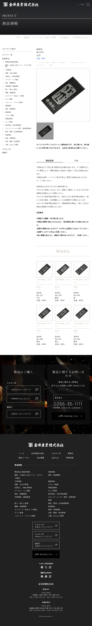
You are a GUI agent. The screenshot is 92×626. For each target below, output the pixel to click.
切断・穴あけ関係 (9, 73)
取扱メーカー (24, 458)
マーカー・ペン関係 (10, 79)
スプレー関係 (8, 115)
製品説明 (50, 161)
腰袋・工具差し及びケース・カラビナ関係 (16, 65)
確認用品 (6, 112)
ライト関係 (7, 99)
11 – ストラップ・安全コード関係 (45, 62)
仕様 (76, 161)
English (83, 4)
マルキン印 (39, 65)
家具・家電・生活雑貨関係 (12, 131)
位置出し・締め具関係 (11, 76)
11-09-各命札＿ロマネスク (76, 62)
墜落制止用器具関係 (10, 62)
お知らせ (55, 458)
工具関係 (6, 70)
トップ (21, 453)
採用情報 (69, 458)
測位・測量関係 (8, 83)
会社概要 (40, 458)
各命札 (51, 65)
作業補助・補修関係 (10, 86)
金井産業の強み (37, 453)
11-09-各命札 (60, 62)
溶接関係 (6, 105)
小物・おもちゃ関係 (10, 144)
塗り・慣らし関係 (9, 89)
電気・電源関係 (8, 109)
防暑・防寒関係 (8, 138)
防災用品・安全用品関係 (11, 125)
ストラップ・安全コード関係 (13, 96)
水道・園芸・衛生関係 (11, 141)
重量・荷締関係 (8, 92)
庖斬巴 (4, 153)
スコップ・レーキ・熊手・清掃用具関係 (16, 128)
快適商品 (6, 135)
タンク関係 (7, 122)
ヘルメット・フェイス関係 (12, 102)
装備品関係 (7, 118)
